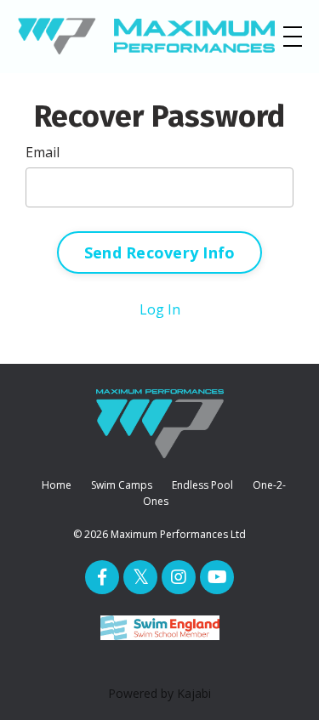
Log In (160, 309)
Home (56, 485)
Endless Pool (202, 485)
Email (43, 152)
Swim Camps (121, 485)
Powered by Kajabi (159, 693)
